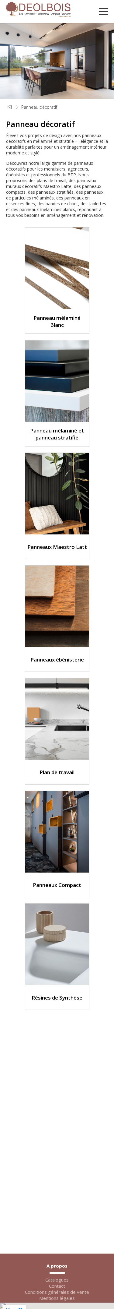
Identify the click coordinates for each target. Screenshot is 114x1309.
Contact (57, 1286)
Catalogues (57, 1280)
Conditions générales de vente (57, 1292)
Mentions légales (57, 1298)
